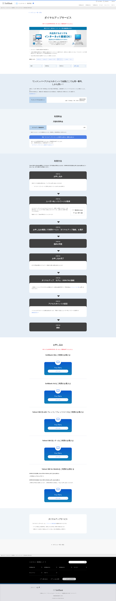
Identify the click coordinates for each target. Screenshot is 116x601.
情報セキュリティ (43, 593)
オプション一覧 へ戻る (36, 12)
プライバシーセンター (51, 593)
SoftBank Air (32, 567)
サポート (46, 572)
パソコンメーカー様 (74, 287)
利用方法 (61, 65)
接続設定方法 (35, 312)
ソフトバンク (58, 590)
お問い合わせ (45, 579)
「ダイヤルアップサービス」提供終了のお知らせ (41, 144)
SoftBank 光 (61, 567)
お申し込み (76, 65)
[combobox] (76, 562)
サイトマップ (73, 593)
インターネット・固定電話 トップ (36, 562)
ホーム (3, 7)
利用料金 (47, 65)
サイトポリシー (58, 593)
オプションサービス (19, 7)
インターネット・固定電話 (10, 7)
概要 (31, 65)
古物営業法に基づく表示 (66, 593)
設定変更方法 (32, 93)
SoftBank (7, 3)
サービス (76, 567)
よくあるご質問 (56, 579)
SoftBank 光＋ (47, 567)
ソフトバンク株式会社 (51, 523)
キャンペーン (32, 572)
